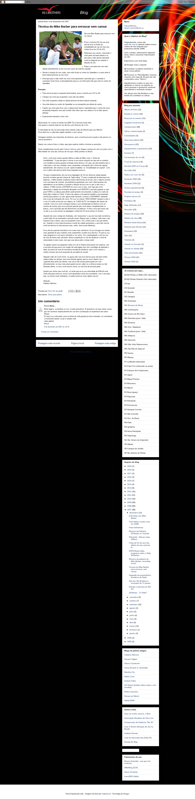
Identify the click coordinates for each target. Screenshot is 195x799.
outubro (132, 601)
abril (131, 622)
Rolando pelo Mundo (133, 227)
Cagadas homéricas (132, 123)
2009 (129, 502)
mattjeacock (106, 794)
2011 (129, 495)
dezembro (133, 513)
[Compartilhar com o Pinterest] (79, 291)
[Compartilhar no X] (74, 291)
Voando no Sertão (131, 249)
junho (132, 615)
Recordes (128, 209)
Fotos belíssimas (136, 527)
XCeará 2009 (129, 257)
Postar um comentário (49, 332)
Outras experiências (132, 188)
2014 (129, 484)
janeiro (132, 633)
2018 (129, 470)
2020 (129, 466)
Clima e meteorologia (133, 131)
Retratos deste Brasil (133, 222)
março (132, 626)
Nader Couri (129, 676)
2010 (129, 499)
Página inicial (77, 343)
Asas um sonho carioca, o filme (137, 714)
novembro (133, 597)
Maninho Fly (129, 672)
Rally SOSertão (130, 205)
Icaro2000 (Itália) (131, 776)
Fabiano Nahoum (70, 149)
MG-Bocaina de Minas (133, 305)
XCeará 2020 (129, 262)
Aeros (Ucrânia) (131, 772)
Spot (126, 235)
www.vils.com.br (131, 44)
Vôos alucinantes (131, 253)
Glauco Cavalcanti (132, 663)
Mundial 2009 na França (134, 166)
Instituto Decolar (131, 733)
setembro (133, 604)
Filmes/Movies (130, 26)
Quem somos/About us (134, 28)
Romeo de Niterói (131, 696)
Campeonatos (130, 127)
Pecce (46, 306)
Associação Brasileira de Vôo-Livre (138, 718)
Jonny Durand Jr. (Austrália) (136, 668)
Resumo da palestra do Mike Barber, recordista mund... (139, 561)
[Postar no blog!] (72, 291)
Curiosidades (129, 136)
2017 (129, 473)
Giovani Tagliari (130, 659)
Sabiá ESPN (129, 700)
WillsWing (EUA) (131, 768)
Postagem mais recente (49, 343)
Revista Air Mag (130, 742)
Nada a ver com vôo (132, 175)
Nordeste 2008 (130, 179)
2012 (129, 491)
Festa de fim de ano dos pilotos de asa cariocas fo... (139, 545)
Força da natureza (132, 162)
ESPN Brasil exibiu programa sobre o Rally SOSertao (140, 553)
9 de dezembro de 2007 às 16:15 (56, 327)
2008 (129, 506)
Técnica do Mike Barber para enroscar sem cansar (139, 569)
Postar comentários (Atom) (80, 352)
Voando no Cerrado (132, 244)
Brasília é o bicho (131, 114)
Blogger (126, 794)
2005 (129, 641)
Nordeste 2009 (130, 183)
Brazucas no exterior (133, 118)
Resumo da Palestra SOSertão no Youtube (139, 532)
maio (131, 619)
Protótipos (128, 201)
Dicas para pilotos (55, 295)
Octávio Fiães (130, 681)
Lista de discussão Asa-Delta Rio (138, 738)
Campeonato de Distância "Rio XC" (139, 722)
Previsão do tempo (132, 192)
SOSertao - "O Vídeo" (138, 593)
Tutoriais (127, 240)
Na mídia (128, 170)
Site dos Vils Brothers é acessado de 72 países (139, 582)
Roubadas (128, 231)
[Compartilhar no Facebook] (77, 291)
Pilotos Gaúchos (131, 692)
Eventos (127, 153)
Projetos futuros (131, 196)
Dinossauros (129, 144)
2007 (129, 510)
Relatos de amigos (132, 214)
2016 (129, 477)
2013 (129, 488)
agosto (132, 608)
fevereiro (133, 630)
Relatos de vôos (131, 218)
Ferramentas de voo (132, 157)
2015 (129, 481)
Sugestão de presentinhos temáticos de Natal (140, 576)
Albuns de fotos (130, 109)
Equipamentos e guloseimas (136, 149)
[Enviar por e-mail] (69, 291)
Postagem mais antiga (105, 343)
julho (131, 612)
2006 (129, 638)
